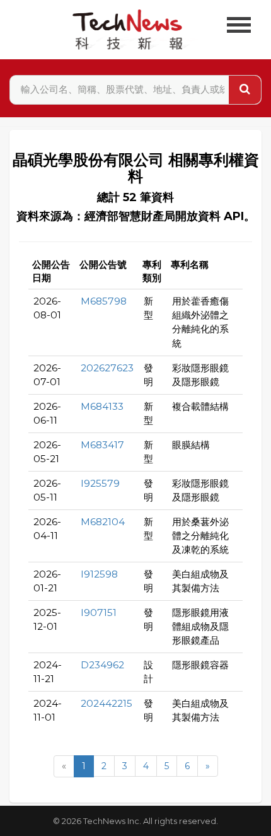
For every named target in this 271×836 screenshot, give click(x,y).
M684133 (102, 406)
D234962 (102, 665)
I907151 (99, 612)
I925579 (100, 483)
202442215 (106, 703)
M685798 (104, 301)
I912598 (99, 574)
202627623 (107, 368)
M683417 (102, 445)
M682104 (103, 522)
